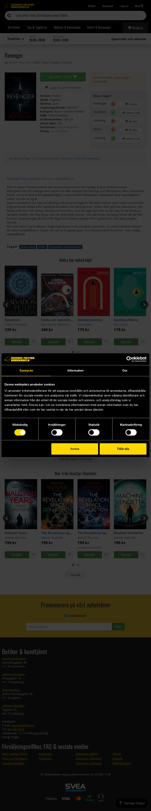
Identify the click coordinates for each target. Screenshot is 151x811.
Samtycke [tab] (26, 370)
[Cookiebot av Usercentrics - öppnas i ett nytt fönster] (129, 359)
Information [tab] (75, 370)
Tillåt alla (123, 448)
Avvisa (74, 448)
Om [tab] (124, 370)
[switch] (57, 432)
